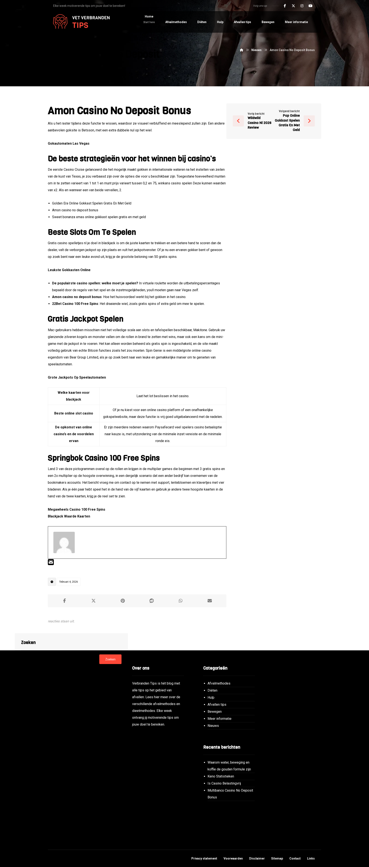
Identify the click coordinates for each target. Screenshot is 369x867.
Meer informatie (219, 719)
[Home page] (241, 50)
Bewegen (215, 712)
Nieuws (213, 726)
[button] (284, 5)
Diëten (212, 690)
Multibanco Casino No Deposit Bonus (230, 793)
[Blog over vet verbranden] (80, 22)
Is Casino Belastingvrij (224, 783)
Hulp (211, 697)
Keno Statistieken (221, 776)
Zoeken (110, 659)
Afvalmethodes (219, 683)
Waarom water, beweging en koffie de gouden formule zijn (229, 765)
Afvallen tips (217, 704)
